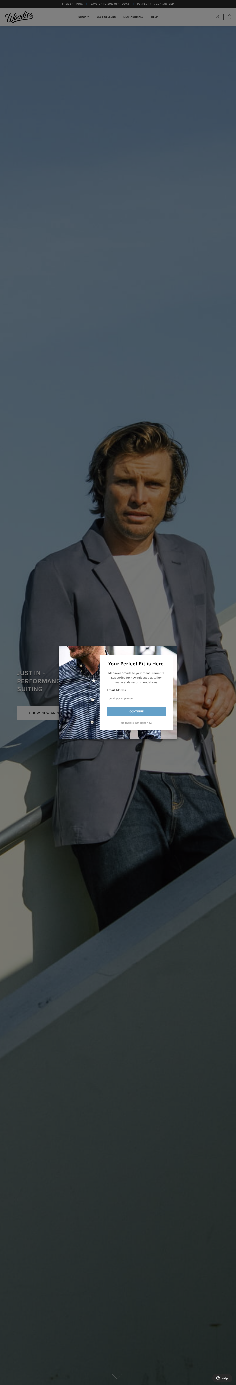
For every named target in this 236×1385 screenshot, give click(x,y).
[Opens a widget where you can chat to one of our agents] (222, 1378)
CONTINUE (136, 711)
